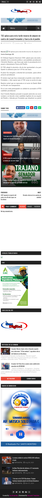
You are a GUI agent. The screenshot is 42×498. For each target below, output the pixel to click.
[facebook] (27, 1)
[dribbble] (33, 1)
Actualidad (11, 379)
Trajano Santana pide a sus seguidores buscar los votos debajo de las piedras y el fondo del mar (20, 181)
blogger (22, 206)
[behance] (40, 1)
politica (29, 43)
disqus (29, 206)
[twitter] (30, 1)
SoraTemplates (13, 495)
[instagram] (36, 1)
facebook (37, 206)
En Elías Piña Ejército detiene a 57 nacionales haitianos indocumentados (25, 469)
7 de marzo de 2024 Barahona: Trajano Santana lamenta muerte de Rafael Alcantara (20, 137)
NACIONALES (7, 132)
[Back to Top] (29, 492)
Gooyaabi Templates (33, 495)
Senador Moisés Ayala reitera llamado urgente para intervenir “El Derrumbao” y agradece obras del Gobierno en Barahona (25, 351)
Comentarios (31, 379)
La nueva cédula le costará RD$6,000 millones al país (26, 459)
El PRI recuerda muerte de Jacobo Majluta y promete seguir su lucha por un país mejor (21, 159)
